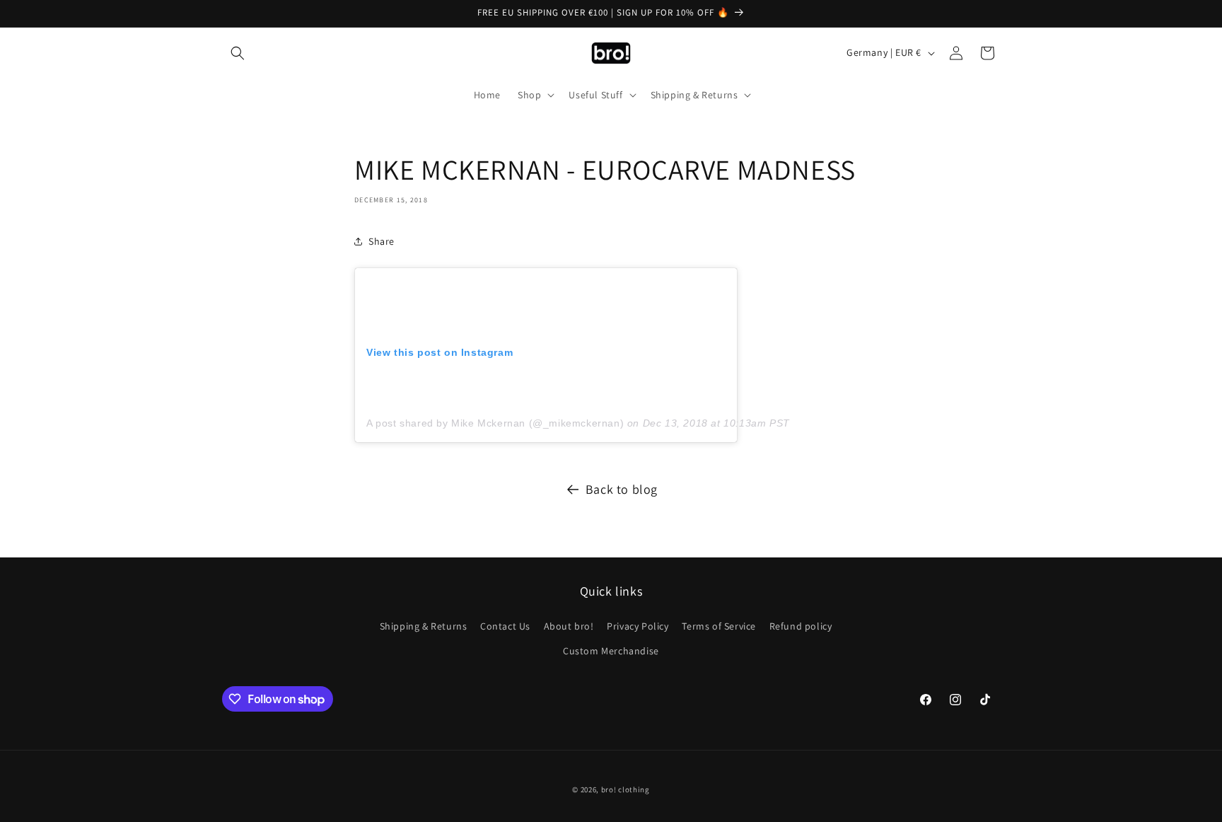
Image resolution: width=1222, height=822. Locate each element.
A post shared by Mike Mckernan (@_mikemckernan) (495, 423)
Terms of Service (719, 626)
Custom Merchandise (611, 650)
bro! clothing (625, 789)
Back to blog (622, 489)
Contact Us (505, 626)
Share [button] (381, 241)
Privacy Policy (637, 626)
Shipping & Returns (423, 626)
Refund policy (800, 626)
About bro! (569, 626)
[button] (237, 53)
